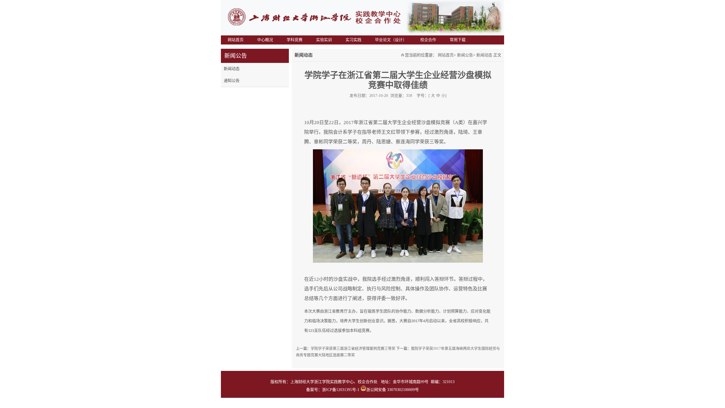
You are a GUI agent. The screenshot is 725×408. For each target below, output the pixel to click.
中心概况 (265, 40)
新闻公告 (465, 55)
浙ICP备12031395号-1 (341, 390)
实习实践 (353, 40)
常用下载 (458, 40)
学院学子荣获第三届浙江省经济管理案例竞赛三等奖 (353, 348)
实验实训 (324, 40)
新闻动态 (232, 69)
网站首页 (236, 40)
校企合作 (428, 40)
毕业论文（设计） (391, 40)
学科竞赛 (294, 40)
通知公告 (232, 80)
